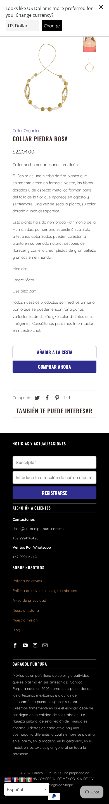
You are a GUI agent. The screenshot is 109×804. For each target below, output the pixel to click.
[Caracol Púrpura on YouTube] (26, 645)
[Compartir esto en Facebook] (46, 398)
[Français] (15, 779)
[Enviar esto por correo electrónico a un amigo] (66, 398)
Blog (16, 630)
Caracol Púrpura (44, 773)
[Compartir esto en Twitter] (36, 398)
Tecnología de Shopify (58, 785)
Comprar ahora (54, 366)
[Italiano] (22, 779)
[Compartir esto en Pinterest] (56, 398)
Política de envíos (27, 581)
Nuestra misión (25, 620)
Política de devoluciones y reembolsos (45, 590)
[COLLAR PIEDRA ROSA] (46, 77)
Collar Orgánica (26, 130)
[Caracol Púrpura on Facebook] (16, 645)
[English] (7, 779)
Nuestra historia (26, 610)
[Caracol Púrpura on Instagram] (36, 645)
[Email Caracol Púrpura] (45, 645)
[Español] (29, 779)
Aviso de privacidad (29, 600)
